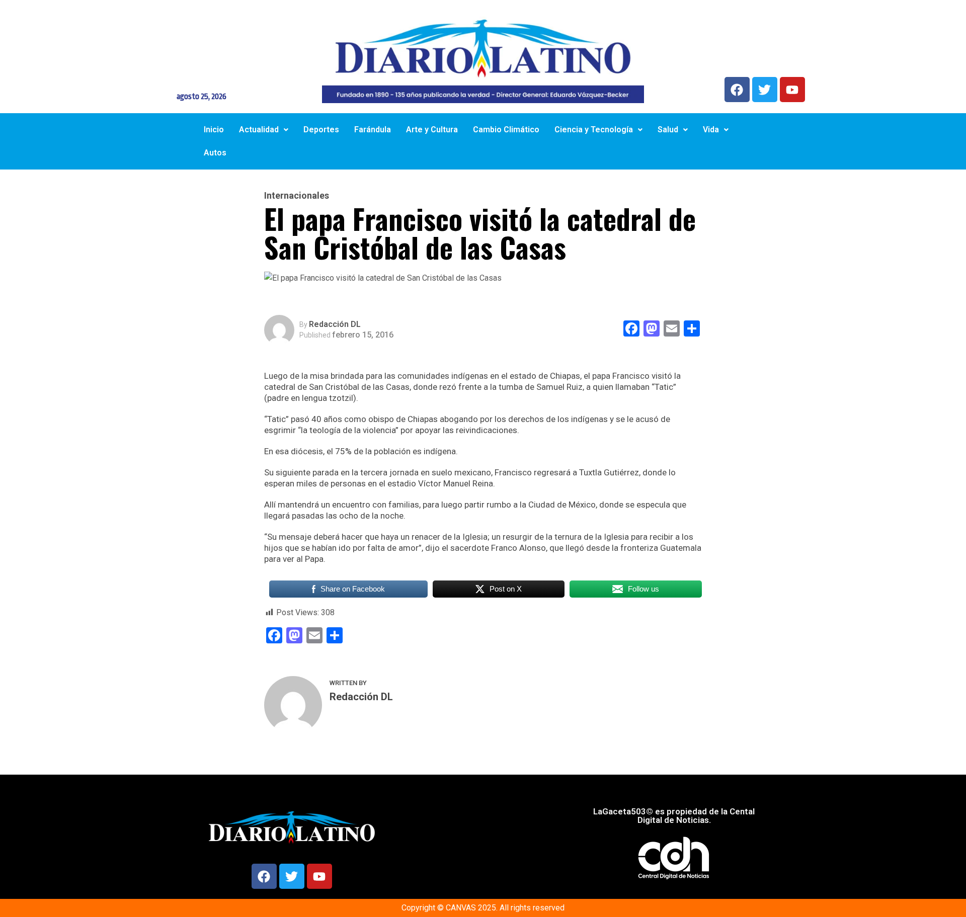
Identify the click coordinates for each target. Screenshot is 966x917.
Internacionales (296, 196)
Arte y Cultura (432, 129)
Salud (668, 129)
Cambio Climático (506, 129)
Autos (215, 152)
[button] (263, 129)
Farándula (372, 129)
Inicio (214, 129)
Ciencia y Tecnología (593, 129)
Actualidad (259, 129)
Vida (711, 129)
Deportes (321, 129)
